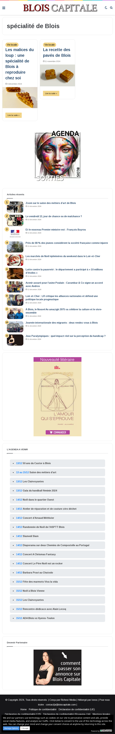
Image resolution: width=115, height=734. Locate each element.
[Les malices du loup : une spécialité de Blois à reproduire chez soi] (19, 97)
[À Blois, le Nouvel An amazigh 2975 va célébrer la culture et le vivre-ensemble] (15, 313)
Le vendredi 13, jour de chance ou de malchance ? (54, 216)
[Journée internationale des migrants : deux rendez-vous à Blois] (15, 326)
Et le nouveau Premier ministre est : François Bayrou (56, 229)
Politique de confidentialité (42, 709)
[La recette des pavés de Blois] (57, 75)
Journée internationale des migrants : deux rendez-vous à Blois (62, 322)
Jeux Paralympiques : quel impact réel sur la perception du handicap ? (66, 336)
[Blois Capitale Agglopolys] (54, 8)
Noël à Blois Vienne (33, 591)
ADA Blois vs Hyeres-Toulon (39, 618)
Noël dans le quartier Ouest (38, 499)
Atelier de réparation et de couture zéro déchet (50, 509)
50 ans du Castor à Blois (37, 463)
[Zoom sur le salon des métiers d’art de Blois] (15, 207)
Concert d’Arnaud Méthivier (38, 518)
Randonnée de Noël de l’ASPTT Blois (44, 527)
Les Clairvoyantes (33, 481)
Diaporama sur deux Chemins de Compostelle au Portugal (56, 545)
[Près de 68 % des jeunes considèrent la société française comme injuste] (15, 247)
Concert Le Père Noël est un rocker (43, 563)
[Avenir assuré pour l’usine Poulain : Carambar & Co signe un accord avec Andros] (15, 286)
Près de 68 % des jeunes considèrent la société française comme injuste (67, 243)
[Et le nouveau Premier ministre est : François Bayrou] (15, 233)
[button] (11, 728)
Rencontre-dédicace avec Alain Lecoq (44, 609)
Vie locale (12, 44)
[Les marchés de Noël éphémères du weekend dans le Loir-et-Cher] (15, 260)
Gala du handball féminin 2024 (40, 490)
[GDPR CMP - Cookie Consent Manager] (106, 730)
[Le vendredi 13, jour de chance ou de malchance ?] (15, 220)
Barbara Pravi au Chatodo (38, 572)
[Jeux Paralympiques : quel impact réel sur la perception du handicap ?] (15, 340)
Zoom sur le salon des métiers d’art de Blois (51, 203)
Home (23, 709)
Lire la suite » (13, 115)
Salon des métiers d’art (42, 472)
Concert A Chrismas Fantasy (39, 554)
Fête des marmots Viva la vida (40, 581)
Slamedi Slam (30, 536)
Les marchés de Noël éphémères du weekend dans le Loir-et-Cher (63, 256)
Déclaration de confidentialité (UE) (77, 709)
